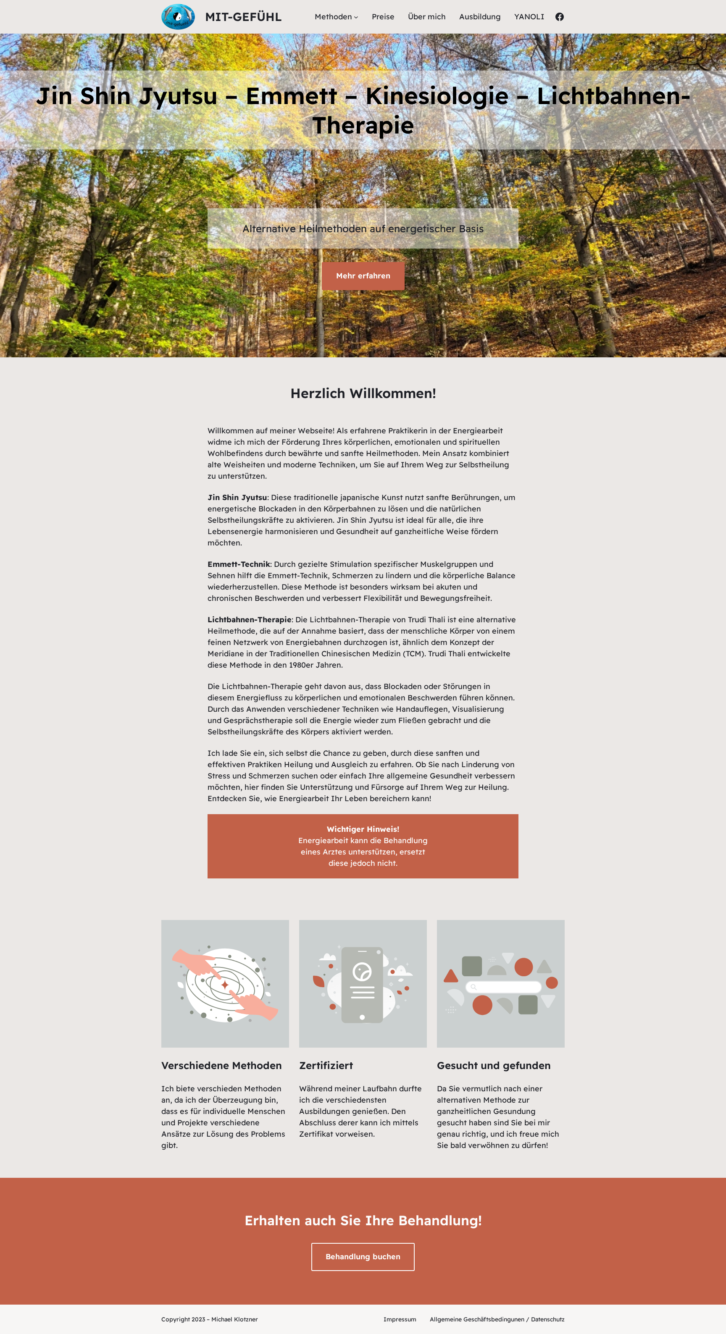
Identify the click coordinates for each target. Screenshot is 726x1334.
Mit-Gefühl (243, 16)
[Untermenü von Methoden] (356, 17)
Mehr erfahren (363, 275)
